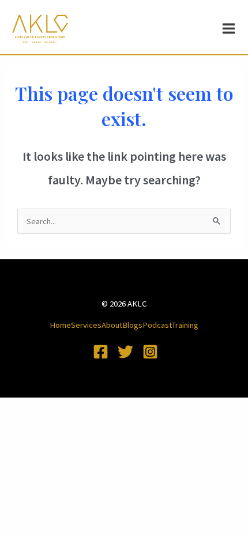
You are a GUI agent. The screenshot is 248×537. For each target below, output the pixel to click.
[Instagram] (150, 351)
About (112, 325)
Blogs (132, 325)
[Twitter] (125, 351)
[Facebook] (100, 351)
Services (86, 325)
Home (60, 325)
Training (185, 325)
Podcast (157, 325)
